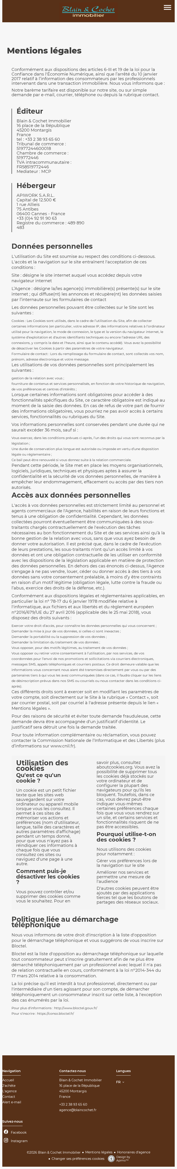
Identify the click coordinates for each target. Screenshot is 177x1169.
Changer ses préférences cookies (78, 1159)
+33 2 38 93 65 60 (73, 1104)
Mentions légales (98, 1152)
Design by (123, 1158)
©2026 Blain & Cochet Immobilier (54, 1152)
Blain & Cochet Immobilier (80, 1080)
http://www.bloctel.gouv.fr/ (75, 1008)
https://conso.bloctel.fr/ (55, 1013)
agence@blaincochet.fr (78, 1110)
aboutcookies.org (114, 767)
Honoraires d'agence (133, 1152)
